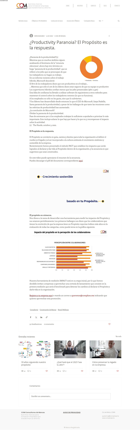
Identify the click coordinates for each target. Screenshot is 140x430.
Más (100, 21)
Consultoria (34, 310)
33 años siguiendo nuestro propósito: (33, 363)
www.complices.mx (108, 418)
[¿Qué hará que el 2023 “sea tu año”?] (70, 349)
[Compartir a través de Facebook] (31, 317)
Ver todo (118, 336)
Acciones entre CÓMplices (73, 21)
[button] (119, 21)
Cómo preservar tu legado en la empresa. (104, 363)
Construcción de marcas (57, 21)
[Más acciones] (109, 35)
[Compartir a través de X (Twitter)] (36, 317)
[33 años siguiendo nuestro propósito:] (34, 349)
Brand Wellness (63, 310)
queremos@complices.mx (110, 416)
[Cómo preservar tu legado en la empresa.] (105, 349)
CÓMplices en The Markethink (39, 21)
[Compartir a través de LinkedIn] (41, 317)
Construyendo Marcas (89, 21)
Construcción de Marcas (48, 310)
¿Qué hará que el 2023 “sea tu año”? (69, 363)
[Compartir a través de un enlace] (47, 317)
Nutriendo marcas (23, 21)
